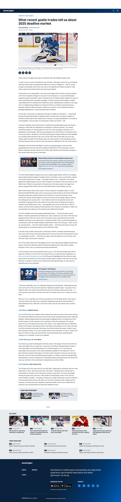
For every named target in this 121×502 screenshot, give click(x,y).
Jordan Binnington (25, 339)
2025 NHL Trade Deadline (26, 15)
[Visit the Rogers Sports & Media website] (29, 498)
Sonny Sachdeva (23, 27)
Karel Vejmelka (24, 364)
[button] (113, 11)
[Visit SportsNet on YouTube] (84, 485)
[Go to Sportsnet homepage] (8, 11)
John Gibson (23, 310)
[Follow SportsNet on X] (79, 485)
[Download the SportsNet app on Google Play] (66, 485)
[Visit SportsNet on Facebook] (88, 485)
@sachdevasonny (34, 27)
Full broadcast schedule (45, 168)
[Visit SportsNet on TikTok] (97, 486)
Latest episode (42, 279)
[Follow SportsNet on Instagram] (93, 485)
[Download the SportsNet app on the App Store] (55, 485)
